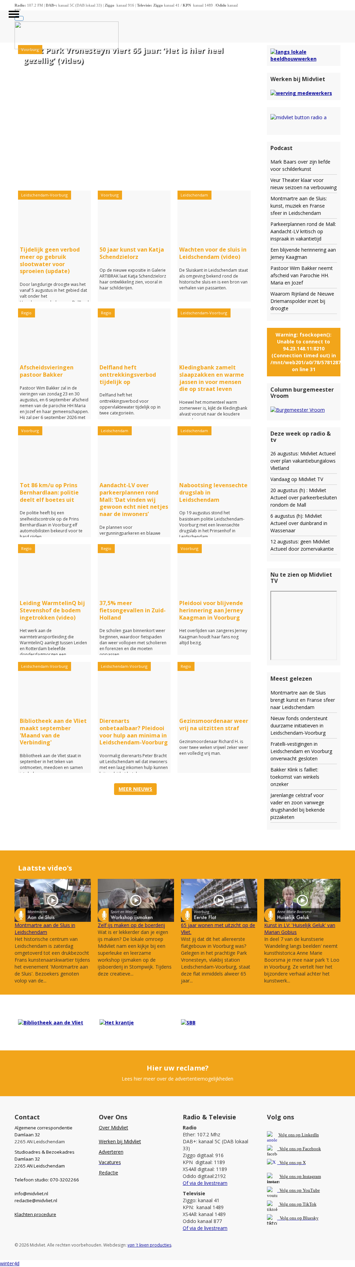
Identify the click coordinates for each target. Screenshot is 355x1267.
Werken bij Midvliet (120, 1141)
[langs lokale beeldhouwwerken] (303, 55)
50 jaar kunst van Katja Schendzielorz (131, 253)
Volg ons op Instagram (300, 1176)
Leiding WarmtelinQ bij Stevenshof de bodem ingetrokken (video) (52, 610)
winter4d (9, 1263)
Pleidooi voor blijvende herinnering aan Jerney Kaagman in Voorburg (211, 610)
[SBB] (188, 1022)
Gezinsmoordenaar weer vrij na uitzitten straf (213, 724)
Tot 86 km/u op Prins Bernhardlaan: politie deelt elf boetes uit (49, 492)
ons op (295, 1190)
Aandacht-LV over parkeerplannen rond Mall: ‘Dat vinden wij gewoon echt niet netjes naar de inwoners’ (133, 499)
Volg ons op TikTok (297, 1204)
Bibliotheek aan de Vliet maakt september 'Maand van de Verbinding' (53, 731)
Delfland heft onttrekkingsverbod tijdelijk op (127, 375)
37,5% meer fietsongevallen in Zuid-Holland (132, 610)
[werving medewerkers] (301, 92)
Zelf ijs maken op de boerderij (131, 925)
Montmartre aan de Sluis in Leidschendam (45, 928)
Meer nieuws (135, 789)
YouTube (311, 1190)
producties (149, 1245)
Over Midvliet (113, 1127)
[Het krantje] (116, 1022)
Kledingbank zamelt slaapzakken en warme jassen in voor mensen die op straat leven (211, 378)
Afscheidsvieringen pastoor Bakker (46, 371)
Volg (284, 1190)
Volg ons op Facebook (299, 1148)
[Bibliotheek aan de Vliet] (50, 1022)
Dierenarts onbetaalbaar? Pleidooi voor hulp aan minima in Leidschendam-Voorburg (133, 731)
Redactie (108, 1172)
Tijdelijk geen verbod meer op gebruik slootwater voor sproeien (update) (50, 260)
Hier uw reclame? (178, 1068)
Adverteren (111, 1151)
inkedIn (298, 1134)
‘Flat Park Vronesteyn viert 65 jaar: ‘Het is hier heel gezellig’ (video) (123, 55)
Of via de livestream (205, 1183)
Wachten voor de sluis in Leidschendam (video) (212, 253)
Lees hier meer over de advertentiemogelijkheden (177, 1078)
